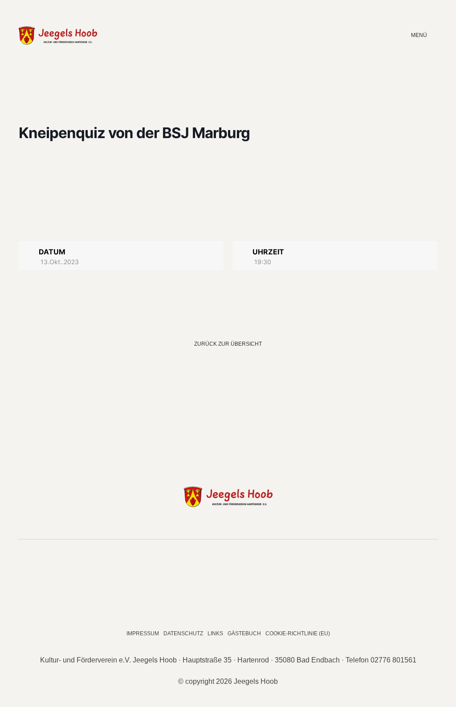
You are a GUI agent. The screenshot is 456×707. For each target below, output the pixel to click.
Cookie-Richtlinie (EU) (297, 633)
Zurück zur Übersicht (228, 344)
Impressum (142, 633)
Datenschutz (183, 633)
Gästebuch (244, 633)
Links (215, 633)
